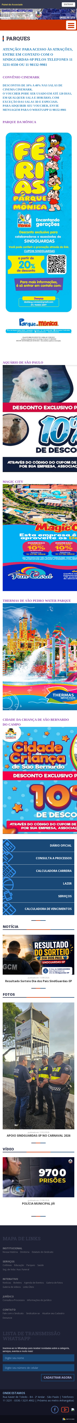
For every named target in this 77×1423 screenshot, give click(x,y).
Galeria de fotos (54, 1282)
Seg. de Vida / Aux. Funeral (16, 1269)
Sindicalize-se (33, 1313)
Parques (31, 1265)
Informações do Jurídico (39, 1300)
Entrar (68, 4)
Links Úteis (28, 1286)
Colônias (7, 1265)
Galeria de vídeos (12, 1286)
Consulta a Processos (14, 1300)
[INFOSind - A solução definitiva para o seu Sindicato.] (68, 1419)
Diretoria (24, 1252)
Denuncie (7, 1317)
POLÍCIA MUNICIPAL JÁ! (38, 1204)
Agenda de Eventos (34, 1282)
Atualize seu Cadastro (53, 1313)
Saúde (40, 1265)
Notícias (7, 1282)
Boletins (17, 1282)
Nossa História (10, 1252)
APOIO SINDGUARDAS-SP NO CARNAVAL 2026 (38, 1136)
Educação (19, 1265)
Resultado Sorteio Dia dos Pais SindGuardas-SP (38, 981)
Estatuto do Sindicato (42, 1252)
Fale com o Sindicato (13, 1313)
